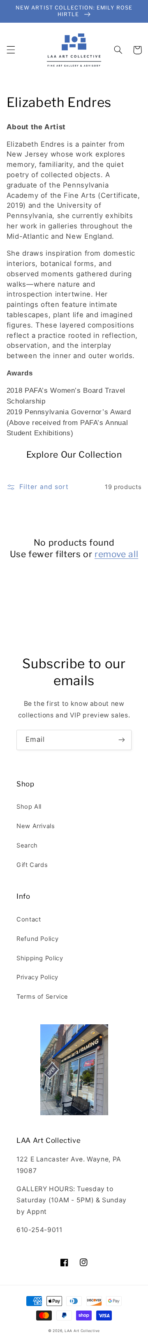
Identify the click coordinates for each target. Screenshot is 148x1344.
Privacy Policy (37, 977)
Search (27, 845)
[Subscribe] (121, 740)
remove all (116, 554)
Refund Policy (37, 939)
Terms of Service (42, 996)
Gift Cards (32, 865)
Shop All (29, 806)
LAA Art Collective (82, 1331)
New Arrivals (35, 826)
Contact (28, 919)
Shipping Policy (39, 958)
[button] (10, 49)
